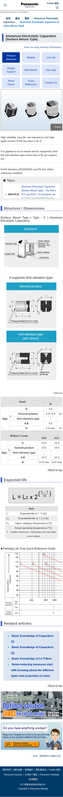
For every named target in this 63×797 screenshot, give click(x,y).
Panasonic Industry (13, 774)
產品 (17, 18)
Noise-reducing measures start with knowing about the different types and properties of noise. (32, 670)
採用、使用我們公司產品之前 (47, 756)
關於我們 (7, 769)
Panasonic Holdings (49, 774)
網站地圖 (18, 769)
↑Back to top (54, 470)
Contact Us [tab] (51, 82)
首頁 (8, 18)
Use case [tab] (51, 69)
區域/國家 (33, 779)
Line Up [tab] (51, 57)
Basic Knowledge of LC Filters (31, 658)
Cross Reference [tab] (31, 82)
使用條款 (29, 769)
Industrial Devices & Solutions (14, 12)
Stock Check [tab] (11, 82)
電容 (27, 18)
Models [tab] (31, 57)
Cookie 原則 (53, 3)
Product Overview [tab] (11, 57)
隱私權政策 (41, 769)
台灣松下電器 (31, 774)
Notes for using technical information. (43, 47)
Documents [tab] (31, 69)
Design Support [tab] (11, 70)
